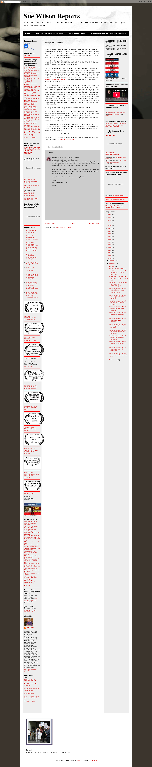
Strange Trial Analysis (117, 268)
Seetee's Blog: (29, 427)
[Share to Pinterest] (62, 147)
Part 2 (32, 366)
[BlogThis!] (55, 147)
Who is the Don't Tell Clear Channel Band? (109, 33)
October (112, 266)
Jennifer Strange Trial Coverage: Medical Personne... (117, 337)
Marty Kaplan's (29, 337)
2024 (109, 220)
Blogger (94, 760)
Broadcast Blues (30, 318)
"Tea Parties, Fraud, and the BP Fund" (32, 564)
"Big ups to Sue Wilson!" (30, 429)
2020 (109, 231)
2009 (109, 258)
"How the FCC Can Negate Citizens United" (30, 523)
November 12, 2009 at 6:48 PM (68, 157)
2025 (109, 217)
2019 (109, 234)
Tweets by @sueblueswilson (115, 199)
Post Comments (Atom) (63, 228)
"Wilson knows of (30, 387)
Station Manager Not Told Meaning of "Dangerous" (31, 92)
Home (27, 33)
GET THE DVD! (110, 135)
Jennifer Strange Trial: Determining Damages (118, 289)
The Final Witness (30, 122)
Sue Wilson (27, 43)
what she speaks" (30, 388)
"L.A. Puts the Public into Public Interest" (31, 578)
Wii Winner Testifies (32, 86)
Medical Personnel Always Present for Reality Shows (31, 103)
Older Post (94, 224)
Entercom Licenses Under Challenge (30, 136)
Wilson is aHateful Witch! (29, 494)
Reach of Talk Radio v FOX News (49, 33)
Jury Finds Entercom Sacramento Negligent (32, 129)
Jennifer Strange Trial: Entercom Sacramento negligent (32, 276)
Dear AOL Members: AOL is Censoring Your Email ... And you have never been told (32, 286)
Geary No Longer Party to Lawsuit (30, 107)
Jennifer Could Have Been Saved (31, 99)
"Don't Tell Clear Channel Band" (116, 161)
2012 (109, 250)
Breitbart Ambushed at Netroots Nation (32, 237)
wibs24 (79, 760)
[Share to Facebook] (60, 147)
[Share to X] (57, 147)
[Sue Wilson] (26, 47)
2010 (109, 256)
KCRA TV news (29, 693)
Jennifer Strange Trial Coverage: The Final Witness (117, 302)
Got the (27, 339)
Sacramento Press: (30, 406)
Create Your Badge (29, 49)
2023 (109, 223)
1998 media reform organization (114, 206)
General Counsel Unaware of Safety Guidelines (30, 111)
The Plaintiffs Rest (31, 117)
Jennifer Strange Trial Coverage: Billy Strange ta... (117, 320)
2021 (109, 228)
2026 (109, 215)
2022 (109, 226)
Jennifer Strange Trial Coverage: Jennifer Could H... (117, 343)
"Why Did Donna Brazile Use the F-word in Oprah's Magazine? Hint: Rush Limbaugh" (32, 531)
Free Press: (28, 472)
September (113, 360)
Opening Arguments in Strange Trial (32, 68)
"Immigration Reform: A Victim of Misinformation (32, 549)
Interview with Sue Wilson (115, 113)
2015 (109, 242)
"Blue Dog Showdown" (31, 559)
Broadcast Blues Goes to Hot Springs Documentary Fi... (118, 284)
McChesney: (28, 316)
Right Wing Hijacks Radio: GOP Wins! (31, 269)
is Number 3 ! (29, 612)
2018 (109, 236)
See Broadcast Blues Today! (31, 231)
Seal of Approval (31, 599)
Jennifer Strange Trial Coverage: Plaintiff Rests (117, 314)
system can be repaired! (29, 452)
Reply (54, 185)
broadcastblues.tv (67, 139)
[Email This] (53, 147)
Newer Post (50, 224)
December (112, 261)
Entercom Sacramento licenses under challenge (31, 256)
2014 (109, 245)
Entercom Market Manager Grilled (30, 88)
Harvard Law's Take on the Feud (31, 199)
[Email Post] (49, 147)
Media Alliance (114, 114)
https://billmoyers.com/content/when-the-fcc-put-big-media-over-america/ (116, 125)
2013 (109, 247)
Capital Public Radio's (30, 680)
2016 (109, 239)
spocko (54, 157)
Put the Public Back (31, 474)
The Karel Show (29, 701)
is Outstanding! (30, 319)
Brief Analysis (29, 131)
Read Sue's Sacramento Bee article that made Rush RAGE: (30, 180)
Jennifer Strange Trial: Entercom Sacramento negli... (118, 272)
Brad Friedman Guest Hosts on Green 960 (31, 697)
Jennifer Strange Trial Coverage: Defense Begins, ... (117, 308)
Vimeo (107, 116)
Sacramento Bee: (30, 385)
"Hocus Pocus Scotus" (32, 567)
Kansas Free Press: (31, 448)
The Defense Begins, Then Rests (31, 119)
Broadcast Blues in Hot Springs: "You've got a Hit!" (118, 278)
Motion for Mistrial (31, 74)
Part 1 (27, 366)
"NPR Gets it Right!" (32, 526)
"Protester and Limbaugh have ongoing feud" (29, 193)
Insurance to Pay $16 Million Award (32, 133)
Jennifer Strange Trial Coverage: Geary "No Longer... (117, 331)
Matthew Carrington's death (55, 80)
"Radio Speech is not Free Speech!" (32, 556)
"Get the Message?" (31, 568)
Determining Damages (31, 127)
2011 (109, 253)
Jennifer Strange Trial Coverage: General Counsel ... (117, 326)
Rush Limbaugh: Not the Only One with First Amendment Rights (32, 295)
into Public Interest (28, 476)
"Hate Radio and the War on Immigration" (31, 545)
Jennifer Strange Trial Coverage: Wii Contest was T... (118, 355)
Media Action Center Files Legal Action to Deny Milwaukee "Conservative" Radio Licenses (32, 247)
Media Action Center (77, 33)
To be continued (115, 293)
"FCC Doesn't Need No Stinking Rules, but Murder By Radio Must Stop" (32, 538)
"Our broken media (30, 450)
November (112, 263)
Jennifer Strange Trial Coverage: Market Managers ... (117, 349)
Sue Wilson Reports (52, 15)
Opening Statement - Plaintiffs (31, 71)
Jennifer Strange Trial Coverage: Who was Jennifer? (117, 297)
